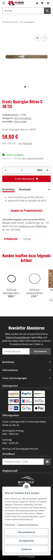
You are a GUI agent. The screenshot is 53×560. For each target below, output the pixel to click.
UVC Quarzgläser (23, 118)
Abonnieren (40, 351)
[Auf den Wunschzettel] (45, 38)
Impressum (10, 524)
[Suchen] (47, 10)
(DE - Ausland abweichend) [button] (32, 158)
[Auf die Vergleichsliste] (37, 38)
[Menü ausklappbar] (3, 2)
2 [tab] (28, 87)
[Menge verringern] (5, 170)
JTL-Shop (31, 556)
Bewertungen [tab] (25, 189)
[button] (37, 3)
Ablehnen (26, 549)
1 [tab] (25, 87)
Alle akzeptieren (26, 532)
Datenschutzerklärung (28, 524)
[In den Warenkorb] (4, 31)
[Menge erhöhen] (47, 170)
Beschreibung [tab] (8, 189)
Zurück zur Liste (11, 22)
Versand (27, 143)
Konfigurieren (26, 540)
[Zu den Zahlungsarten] (14, 393)
